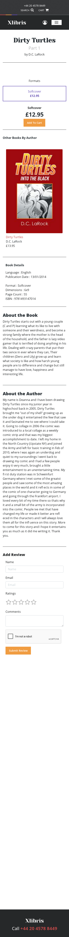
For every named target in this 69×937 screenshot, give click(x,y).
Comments (13, 612)
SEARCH (25, 10)
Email (9, 578)
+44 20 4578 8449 (34, 5)
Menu (57, 22)
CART (41, 10)
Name (10, 562)
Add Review (14, 555)
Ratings (11, 593)
